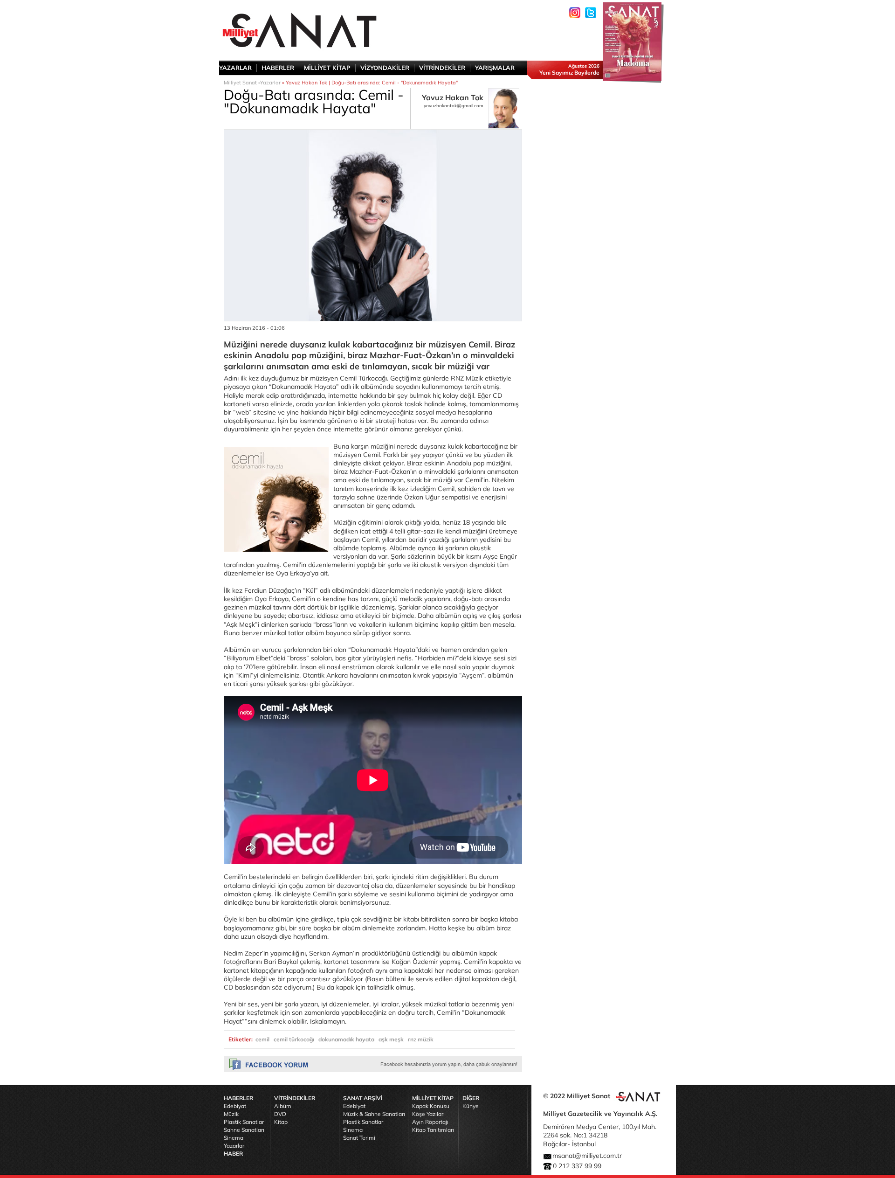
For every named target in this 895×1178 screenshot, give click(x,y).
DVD (280, 1113)
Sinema (233, 1137)
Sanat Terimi (359, 1137)
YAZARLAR (235, 67)
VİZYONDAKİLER (384, 67)
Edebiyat (235, 1105)
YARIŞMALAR (495, 67)
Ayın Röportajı (430, 1121)
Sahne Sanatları (244, 1129)
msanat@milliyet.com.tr (587, 1155)
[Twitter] (590, 12)
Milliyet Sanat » (242, 82)
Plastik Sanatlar (244, 1121)
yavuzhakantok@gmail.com (453, 106)
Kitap (281, 1121)
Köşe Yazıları (428, 1113)
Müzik (231, 1113)
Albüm (282, 1105)
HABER (233, 1153)
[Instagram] (574, 12)
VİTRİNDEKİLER (442, 67)
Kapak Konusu (430, 1105)
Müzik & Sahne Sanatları (374, 1113)
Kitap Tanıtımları (433, 1129)
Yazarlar (270, 82)
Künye (470, 1105)
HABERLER (278, 67)
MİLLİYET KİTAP (327, 67)
